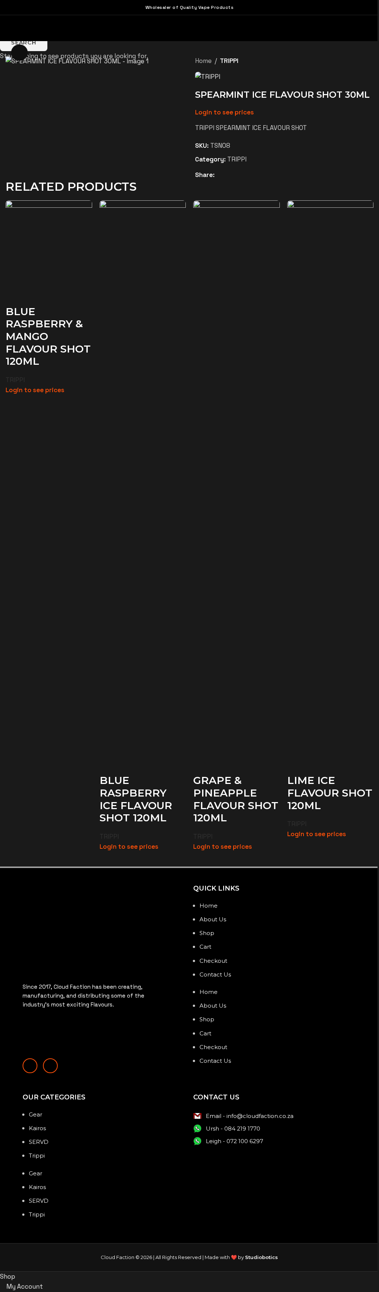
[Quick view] (15, 295)
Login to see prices (35, 388)
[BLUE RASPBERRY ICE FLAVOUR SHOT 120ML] (140, 242)
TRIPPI (15, 378)
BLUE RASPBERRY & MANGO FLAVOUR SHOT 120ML (44, 335)
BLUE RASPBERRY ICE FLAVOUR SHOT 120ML (134, 329)
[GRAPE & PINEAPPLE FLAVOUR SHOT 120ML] (233, 242)
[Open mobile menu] (4, 28)
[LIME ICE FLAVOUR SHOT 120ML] (325, 242)
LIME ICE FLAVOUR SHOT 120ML (316, 322)
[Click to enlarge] (19, 52)
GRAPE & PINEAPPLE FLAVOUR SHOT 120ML (224, 329)
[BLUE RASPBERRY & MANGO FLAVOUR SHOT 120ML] (48, 242)
